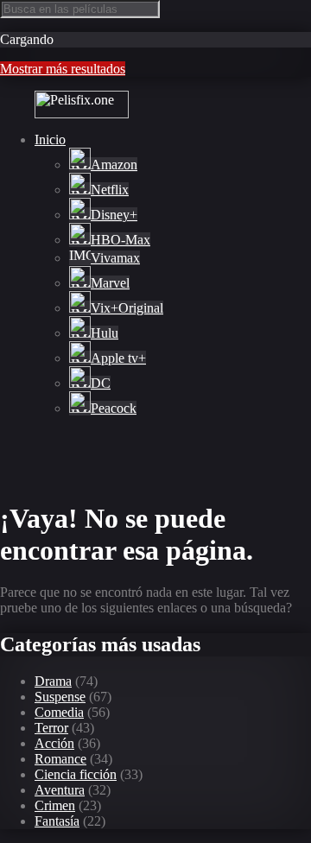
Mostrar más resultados (62, 68)
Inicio (50, 139)
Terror (51, 727)
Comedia (59, 712)
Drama (53, 681)
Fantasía (57, 821)
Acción (54, 743)
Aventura (60, 790)
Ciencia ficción (76, 774)
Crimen (55, 805)
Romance (60, 758)
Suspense (60, 696)
